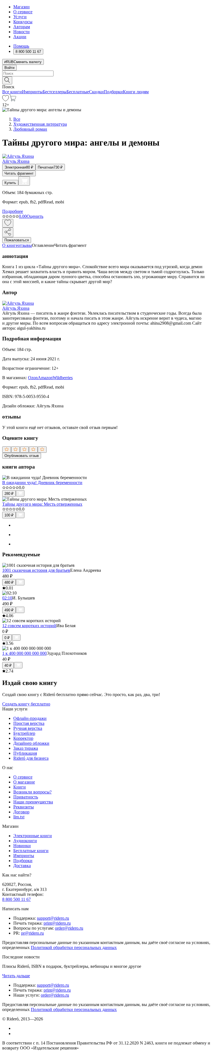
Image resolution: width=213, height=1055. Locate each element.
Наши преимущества (33, 802)
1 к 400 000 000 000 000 (24, 653)
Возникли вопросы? (32, 792)
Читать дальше (16, 975)
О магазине (24, 782)
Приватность (25, 797)
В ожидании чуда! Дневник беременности (42, 482)
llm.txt (18, 816)
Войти (9, 68)
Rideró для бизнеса (31, 758)
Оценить (35, 216)
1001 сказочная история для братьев (36, 570)
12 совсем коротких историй (29, 625)
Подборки (113, 91)
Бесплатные (78, 91)
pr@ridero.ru (32, 933)
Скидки (96, 91)
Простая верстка (28, 723)
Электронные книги (32, 835)
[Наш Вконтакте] (16, 1028)
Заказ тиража (25, 748)
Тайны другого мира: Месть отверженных (42, 504)
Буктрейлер (24, 733)
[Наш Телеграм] (15, 1033)
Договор (21, 812)
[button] (106, 80)
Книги (19, 787)
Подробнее (12, 211)
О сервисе (22, 11)
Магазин (21, 6)
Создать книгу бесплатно (26, 704)
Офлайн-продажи (30, 718)
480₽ (9, 582)
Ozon (33, 377)
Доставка (22, 865)
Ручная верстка (27, 728)
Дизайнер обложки (31, 743)
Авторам (21, 26)
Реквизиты (23, 807)
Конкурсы (22, 21)
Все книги (12, 91)
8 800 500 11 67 (16, 899)
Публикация (25, 753)
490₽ (9, 610)
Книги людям (136, 91)
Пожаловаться (16, 240)
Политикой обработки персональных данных (74, 947)
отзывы (25, 245)
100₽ (9, 515)
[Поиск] (7, 80)
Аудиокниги (25, 840)
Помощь (21, 46)
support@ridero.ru (53, 918)
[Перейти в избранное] (5, 99)
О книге (10, 245)
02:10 (7, 598)
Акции (19, 36)
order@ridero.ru (69, 928)
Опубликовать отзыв (21, 456)
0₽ (7, 638)
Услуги (20, 16)
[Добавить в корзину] (24, 181)
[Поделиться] (7, 232)
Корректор (23, 738)
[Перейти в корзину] (12, 99)
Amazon (45, 377)
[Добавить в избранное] (7, 223)
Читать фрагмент (19, 173)
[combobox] (106, 73)
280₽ (9, 494)
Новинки (22, 845)
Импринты (32, 91)
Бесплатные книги (31, 850)
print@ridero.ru (57, 923)
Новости (21, 31)
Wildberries (63, 377)
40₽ (8, 665)
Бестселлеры (55, 91)
